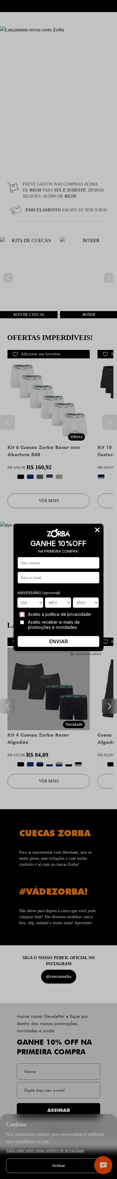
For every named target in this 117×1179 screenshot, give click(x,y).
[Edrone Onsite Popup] (58, 589)
